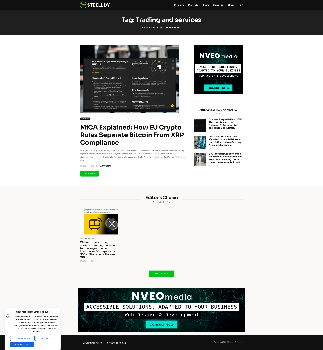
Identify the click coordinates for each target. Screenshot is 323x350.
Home (144, 27)
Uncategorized (87, 238)
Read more (89, 174)
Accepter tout (22, 345)
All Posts (152, 27)
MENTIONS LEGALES (92, 343)
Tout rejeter (46, 338)
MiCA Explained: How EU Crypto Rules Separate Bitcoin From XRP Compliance (132, 135)
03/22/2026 (84, 166)
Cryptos (85, 119)
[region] (33, 329)
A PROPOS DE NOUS (116, 343)
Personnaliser (22, 338)
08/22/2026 (213, 149)
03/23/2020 (85, 261)
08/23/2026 (213, 131)
